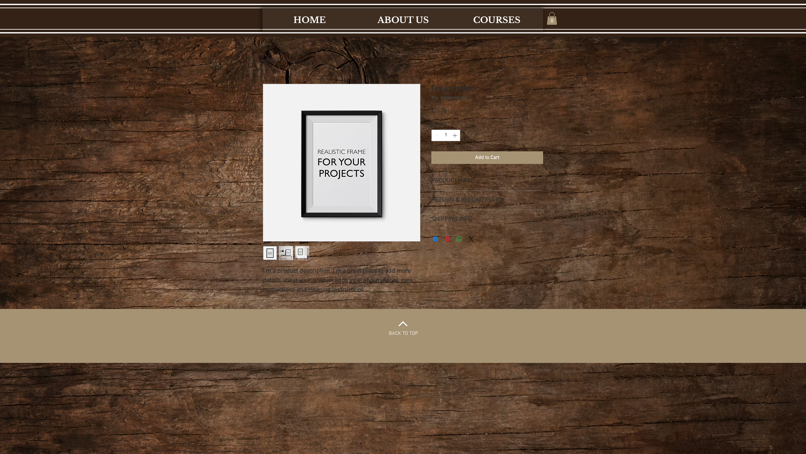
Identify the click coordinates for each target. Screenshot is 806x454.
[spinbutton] (445, 135)
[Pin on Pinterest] (447, 239)
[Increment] (455, 135)
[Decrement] (436, 135)
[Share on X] (471, 239)
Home (269, 61)
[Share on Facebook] (435, 239)
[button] (552, 18)
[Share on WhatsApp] (459, 239)
